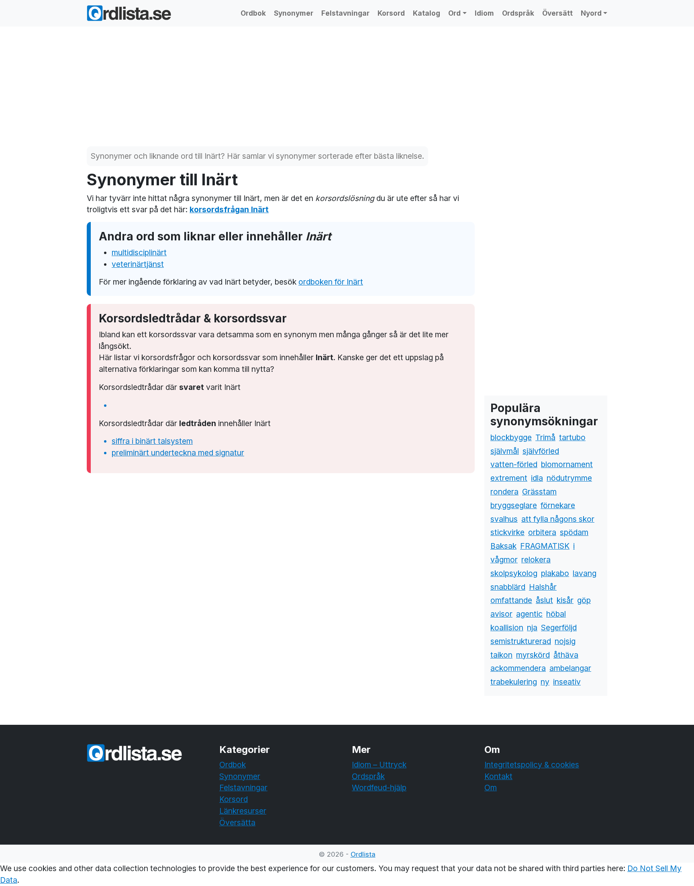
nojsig (565, 641)
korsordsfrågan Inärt (229, 209)
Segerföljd (559, 627)
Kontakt (498, 776)
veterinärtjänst (138, 264)
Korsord (391, 13)
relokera (536, 559)
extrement (508, 478)
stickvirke (507, 532)
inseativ (567, 682)
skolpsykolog (513, 573)
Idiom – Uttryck (379, 764)
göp (584, 600)
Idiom (484, 13)
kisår (565, 600)
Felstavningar (345, 13)
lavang (584, 573)
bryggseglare (513, 505)
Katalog (426, 13)
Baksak (503, 546)
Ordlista (363, 854)
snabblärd (507, 587)
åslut (544, 600)
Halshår (543, 587)
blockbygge (511, 437)
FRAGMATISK (544, 546)
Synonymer (293, 13)
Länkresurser (242, 811)
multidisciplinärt (139, 252)
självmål (504, 451)
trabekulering (513, 682)
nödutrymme (569, 478)
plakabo (555, 573)
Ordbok (253, 13)
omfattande (511, 600)
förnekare (558, 505)
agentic (529, 614)
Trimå (545, 437)
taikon (501, 655)
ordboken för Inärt (330, 282)
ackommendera (518, 668)
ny (545, 682)
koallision (506, 627)
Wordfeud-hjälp (379, 787)
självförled (541, 451)
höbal (556, 614)
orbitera (542, 532)
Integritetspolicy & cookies (531, 764)
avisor (501, 614)
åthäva (565, 655)
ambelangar (570, 668)
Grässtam (539, 491)
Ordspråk (518, 13)
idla (537, 478)
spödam (574, 532)
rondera (504, 491)
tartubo (572, 437)
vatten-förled (513, 464)
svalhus (504, 519)
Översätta (237, 822)
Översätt (557, 13)
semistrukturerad (520, 641)
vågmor (504, 559)
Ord (454, 13)
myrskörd (533, 655)
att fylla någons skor (557, 519)
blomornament (567, 464)
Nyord (591, 13)
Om (490, 787)
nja (532, 627)
